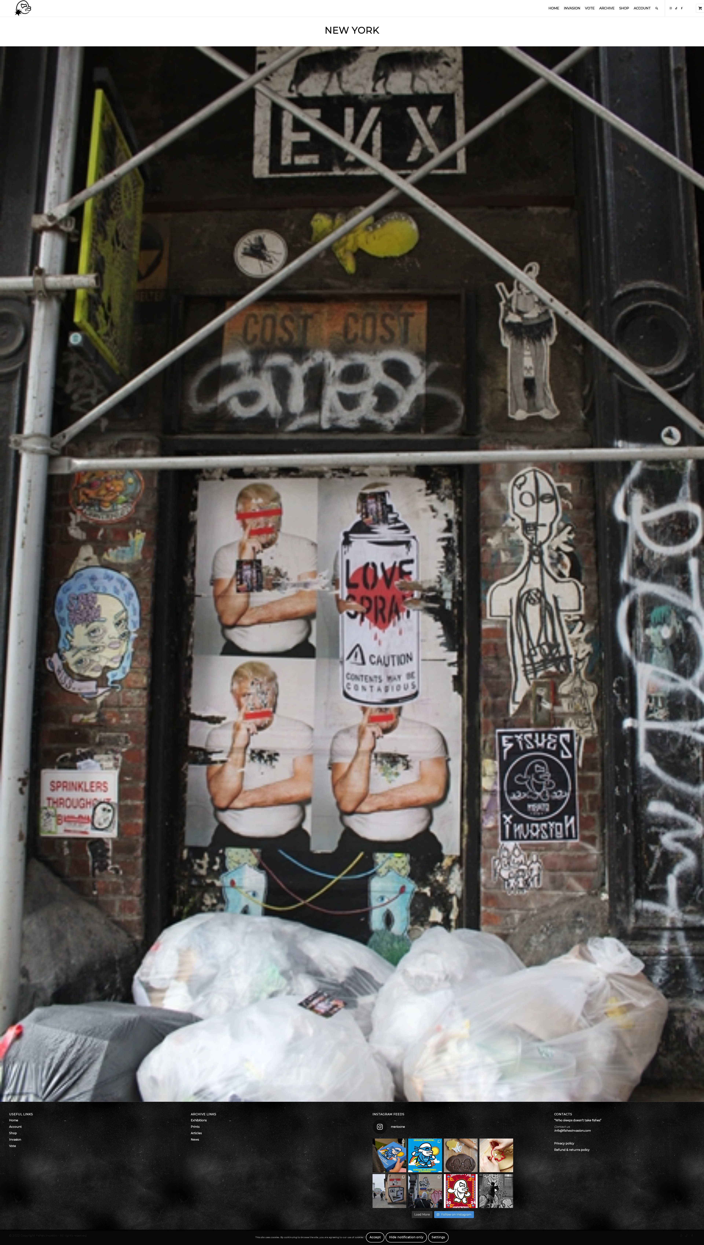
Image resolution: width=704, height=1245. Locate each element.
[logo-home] (22, 8)
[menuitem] (554, 8)
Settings (438, 1237)
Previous (3, 574)
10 (356, 1097)
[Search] (656, 8)
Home (13, 1120)
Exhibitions (199, 1120)
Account (15, 1126)
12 (362, 1097)
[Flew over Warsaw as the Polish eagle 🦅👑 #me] (425, 1191)
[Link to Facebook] (681, 8)
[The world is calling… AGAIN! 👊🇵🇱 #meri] (496, 1191)
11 (359, 1097)
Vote (12, 1146)
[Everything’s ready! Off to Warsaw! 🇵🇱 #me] (461, 1191)
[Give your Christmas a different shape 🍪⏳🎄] (496, 1155)
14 (368, 1097)
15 (371, 1097)
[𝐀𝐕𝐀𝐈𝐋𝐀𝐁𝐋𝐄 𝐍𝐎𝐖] (461, 1155)
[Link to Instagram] (670, 8)
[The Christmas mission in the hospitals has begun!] (389, 1155)
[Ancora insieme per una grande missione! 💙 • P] (425, 1155)
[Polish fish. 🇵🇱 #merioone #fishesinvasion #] (389, 1191)
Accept (375, 1237)
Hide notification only (406, 1237)
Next (701, 574)
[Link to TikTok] (676, 8)
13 (365, 1097)
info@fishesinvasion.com (572, 1130)
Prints (195, 1126)
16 (374, 1097)
